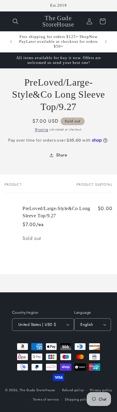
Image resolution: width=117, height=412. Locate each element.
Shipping (41, 129)
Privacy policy (101, 390)
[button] (15, 21)
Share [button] (61, 155)
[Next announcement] (105, 41)
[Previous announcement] (11, 41)
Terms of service (46, 399)
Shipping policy (77, 399)
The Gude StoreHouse (37, 390)
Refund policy (73, 390)
